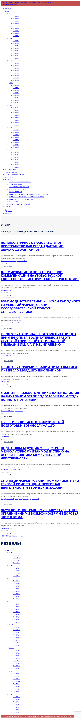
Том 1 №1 (16, 16)
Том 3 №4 (16, 48)
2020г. (11, 26)
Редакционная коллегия (14, 174)
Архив (7, 11)
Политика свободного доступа (21, 199)
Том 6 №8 (16, 125)
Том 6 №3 (16, 112)
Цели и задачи (10, 177)
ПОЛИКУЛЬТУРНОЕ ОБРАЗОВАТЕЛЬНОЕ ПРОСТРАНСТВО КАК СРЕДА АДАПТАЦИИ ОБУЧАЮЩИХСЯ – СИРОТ (32, 246)
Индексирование (15, 192)
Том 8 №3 (16, 157)
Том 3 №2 (16, 43)
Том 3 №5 (16, 51)
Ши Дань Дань (20, 499)
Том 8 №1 (16, 152)
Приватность (14, 202)
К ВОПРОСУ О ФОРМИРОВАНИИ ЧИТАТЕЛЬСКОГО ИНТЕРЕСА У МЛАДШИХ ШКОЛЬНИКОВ (39, 368)
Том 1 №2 (16, 18)
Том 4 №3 (16, 68)
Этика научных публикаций (19, 204)
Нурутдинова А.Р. (32, 499)
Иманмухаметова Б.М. (8, 261)
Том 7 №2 (16, 132)
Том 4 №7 (16, 78)
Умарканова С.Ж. (6, 528)
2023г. (11, 83)
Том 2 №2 (16, 31)
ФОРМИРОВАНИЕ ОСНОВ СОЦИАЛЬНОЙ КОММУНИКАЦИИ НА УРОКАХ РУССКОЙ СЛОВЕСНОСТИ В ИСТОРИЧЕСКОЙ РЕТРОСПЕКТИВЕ (40, 275)
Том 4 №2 (16, 65)
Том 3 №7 (16, 56)
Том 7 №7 (16, 145)
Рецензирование (11, 172)
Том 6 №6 (16, 120)
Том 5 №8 (16, 103)
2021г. (11, 38)
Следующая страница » (15, 536)
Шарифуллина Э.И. (7, 499)
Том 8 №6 (16, 164)
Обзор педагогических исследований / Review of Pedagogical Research (26, 2)
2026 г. (11, 150)
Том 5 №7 (16, 100)
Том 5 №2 (16, 88)
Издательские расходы (18, 189)
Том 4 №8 (16, 80)
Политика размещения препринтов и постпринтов (28, 194)
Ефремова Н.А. (6, 356)
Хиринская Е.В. (6, 290)
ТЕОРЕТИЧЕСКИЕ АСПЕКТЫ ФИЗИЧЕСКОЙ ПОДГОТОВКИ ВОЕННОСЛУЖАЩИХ (32, 424)
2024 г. (11, 105)
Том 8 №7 (16, 167)
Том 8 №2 (16, 155)
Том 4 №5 (16, 73)
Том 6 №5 (16, 117)
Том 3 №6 (16, 53)
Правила (8, 179)
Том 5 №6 (16, 98)
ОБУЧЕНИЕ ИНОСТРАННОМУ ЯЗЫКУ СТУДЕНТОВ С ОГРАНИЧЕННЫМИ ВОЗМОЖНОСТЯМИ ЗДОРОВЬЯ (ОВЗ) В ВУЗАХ (39, 513)
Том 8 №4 (16, 160)
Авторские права (15, 184)
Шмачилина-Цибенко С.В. (10, 323)
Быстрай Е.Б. (5, 469)
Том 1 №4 (16, 23)
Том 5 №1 (16, 85)
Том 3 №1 (16, 41)
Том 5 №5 (16, 95)
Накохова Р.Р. (22, 261)
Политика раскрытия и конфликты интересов (26, 197)
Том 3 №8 (16, 58)
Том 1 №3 (16, 21)
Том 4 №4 (16, 70)
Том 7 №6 (16, 142)
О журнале (9, 9)
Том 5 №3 (16, 90)
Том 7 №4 (16, 137)
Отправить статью (12, 169)
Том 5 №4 (16, 93)
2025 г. (11, 127)
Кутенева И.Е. (15, 469)
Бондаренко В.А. (17, 411)
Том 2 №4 (16, 36)
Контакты (8, 207)
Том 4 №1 (16, 63)
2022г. (11, 61)
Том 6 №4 (16, 115)
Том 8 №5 (16, 162)
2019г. (11, 13)
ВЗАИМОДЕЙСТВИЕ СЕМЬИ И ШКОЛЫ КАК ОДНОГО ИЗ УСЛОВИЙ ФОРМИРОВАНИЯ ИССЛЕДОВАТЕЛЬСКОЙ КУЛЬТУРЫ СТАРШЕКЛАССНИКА (40, 306)
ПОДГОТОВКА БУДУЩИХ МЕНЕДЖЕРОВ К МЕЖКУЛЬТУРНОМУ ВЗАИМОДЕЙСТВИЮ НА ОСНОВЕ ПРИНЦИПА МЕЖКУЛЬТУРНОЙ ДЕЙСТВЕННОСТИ (35, 453)
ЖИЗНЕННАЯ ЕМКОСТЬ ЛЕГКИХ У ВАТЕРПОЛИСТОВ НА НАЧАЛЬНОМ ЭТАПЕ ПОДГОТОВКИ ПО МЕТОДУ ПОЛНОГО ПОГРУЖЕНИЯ (40, 396)
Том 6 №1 (16, 108)
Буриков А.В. (5, 437)
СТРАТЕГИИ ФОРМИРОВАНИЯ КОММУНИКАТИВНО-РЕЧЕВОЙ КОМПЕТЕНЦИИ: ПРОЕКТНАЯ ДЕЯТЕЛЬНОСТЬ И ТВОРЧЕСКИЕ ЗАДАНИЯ (40, 484)
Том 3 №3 (16, 46)
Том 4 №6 (16, 75)
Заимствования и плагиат (19, 187)
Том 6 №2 (16, 110)
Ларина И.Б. (5, 381)
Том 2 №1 (16, 28)
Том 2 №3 (16, 33)
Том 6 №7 (16, 122)
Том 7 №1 (16, 130)
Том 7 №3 (16, 135)
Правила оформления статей (20, 182)
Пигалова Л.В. (6, 411)
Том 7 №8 (16, 147)
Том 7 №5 (16, 140)
